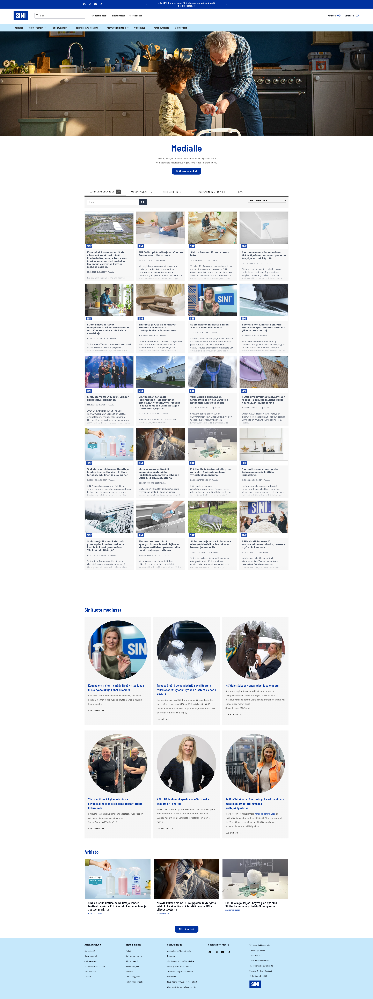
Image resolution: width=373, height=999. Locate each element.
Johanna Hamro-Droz (265, 813)
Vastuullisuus (135, 15)
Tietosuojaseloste (257, 950)
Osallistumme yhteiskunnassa (180, 971)
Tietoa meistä (118, 15)
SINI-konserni (132, 961)
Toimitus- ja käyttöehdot (260, 945)
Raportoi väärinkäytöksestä (261, 965)
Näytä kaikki (186, 929)
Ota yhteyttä (90, 951)
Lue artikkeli (94, 710)
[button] (37, 28)
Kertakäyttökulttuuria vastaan (179, 966)
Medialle (129, 971)
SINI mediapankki (186, 171)
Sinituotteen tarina (134, 956)
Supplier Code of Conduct (260, 971)
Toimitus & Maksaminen (95, 966)
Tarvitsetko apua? (99, 15)
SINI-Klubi (89, 976)
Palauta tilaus (90, 971)
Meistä (128, 951)
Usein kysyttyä (91, 956)
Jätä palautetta (91, 961)
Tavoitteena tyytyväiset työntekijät (182, 981)
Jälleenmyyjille (132, 966)
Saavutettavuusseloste (259, 960)
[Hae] (37, 16)
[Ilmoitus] (226, 4)
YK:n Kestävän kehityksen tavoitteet (182, 987)
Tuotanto (171, 956)
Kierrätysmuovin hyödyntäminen (181, 961)
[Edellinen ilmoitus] (147, 4)
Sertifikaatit (172, 976)
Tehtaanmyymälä (133, 976)
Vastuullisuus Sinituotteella (179, 951)
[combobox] (62, 15)
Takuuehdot (254, 955)
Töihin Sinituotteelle (135, 981)
